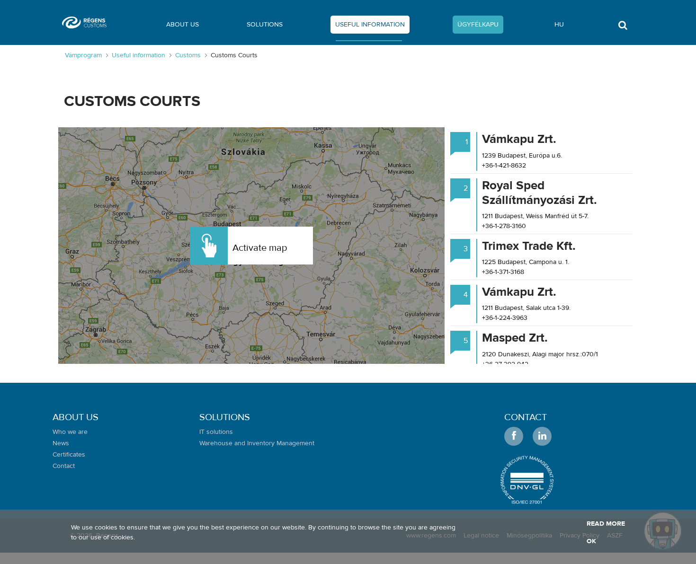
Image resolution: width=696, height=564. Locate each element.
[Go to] (88, 22)
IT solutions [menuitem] (216, 432)
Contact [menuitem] (64, 466)
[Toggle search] (623, 28)
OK (591, 541)
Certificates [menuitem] (69, 454)
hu (559, 24)
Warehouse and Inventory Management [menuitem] (256, 443)
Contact (525, 417)
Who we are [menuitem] (70, 432)
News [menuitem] (61, 443)
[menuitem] (182, 26)
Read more (606, 524)
